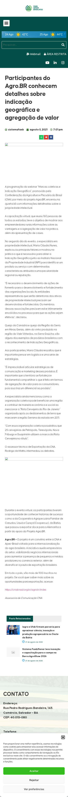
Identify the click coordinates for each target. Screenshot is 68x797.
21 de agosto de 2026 (34, 642)
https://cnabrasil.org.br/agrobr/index (25, 590)
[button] (63, 737)
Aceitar (34, 771)
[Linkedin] (55, 62)
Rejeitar (34, 780)
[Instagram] (62, 62)
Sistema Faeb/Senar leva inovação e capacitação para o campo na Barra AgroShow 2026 (41, 653)
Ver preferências (34, 789)
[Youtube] (47, 62)
